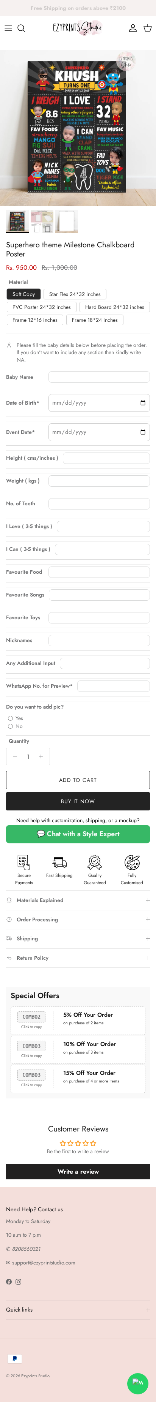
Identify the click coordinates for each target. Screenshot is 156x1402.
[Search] (25, 28)
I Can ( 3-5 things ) (28, 549)
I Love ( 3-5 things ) (29, 526)
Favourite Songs (25, 594)
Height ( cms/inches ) (32, 458)
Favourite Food (24, 572)
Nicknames (19, 640)
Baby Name (19, 377)
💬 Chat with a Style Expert (78, 834)
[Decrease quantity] (13, 756)
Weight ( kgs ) (23, 480)
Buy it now (78, 801)
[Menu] (8, 28)
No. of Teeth (20, 503)
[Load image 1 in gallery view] (78, 128)
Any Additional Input (30, 663)
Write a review (78, 1171)
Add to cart (78, 780)
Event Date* (20, 432)
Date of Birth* (22, 403)
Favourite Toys (23, 617)
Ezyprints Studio (35, 1376)
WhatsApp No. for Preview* (39, 686)
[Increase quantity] (43, 756)
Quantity (19, 741)
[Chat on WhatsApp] (137, 1383)
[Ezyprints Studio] (78, 28)
